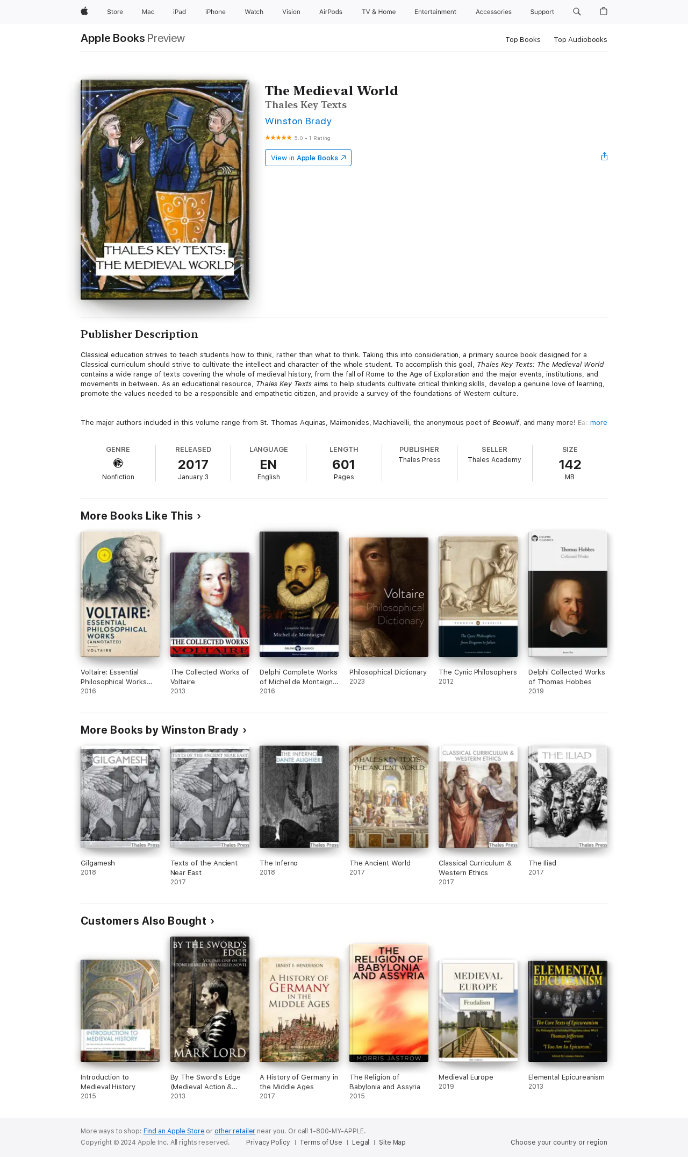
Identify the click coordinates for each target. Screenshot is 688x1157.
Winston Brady (298, 120)
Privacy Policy (268, 1142)
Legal (360, 1142)
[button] (577, 12)
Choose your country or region (559, 1142)
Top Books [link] (523, 40)
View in (304, 158)
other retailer (234, 1131)
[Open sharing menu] (604, 157)
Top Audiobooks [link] (580, 40)
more (598, 422)
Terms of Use (320, 1142)
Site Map (392, 1142)
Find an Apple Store (174, 1131)
